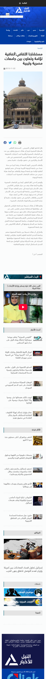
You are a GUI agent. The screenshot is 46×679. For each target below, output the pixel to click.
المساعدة (22, 646)
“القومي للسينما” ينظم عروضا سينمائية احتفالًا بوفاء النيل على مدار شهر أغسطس (19, 340)
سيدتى (23, 642)
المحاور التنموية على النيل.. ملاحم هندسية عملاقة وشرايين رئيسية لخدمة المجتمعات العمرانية (18, 370)
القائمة (24, 3)
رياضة (8, 30)
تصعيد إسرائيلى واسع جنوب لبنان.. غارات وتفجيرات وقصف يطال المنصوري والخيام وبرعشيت (18, 472)
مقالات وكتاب (20, 36)
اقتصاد (15, 30)
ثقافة (42, 36)
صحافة (10, 36)
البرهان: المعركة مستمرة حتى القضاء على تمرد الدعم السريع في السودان (18, 385)
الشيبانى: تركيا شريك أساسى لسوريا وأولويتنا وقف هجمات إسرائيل (20, 500)
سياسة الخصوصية (26, 645)
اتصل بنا (15, 646)
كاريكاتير (37, 533)
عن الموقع (36, 645)
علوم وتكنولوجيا (39, 41)
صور (6, 642)
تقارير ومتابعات (33, 36)
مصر (34, 30)
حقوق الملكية (16, 645)
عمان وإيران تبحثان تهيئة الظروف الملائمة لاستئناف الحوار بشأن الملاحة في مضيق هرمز (19, 415)
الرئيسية (41, 30)
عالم (22, 30)
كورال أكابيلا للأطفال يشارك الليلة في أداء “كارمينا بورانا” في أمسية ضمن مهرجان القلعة (18, 355)
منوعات (28, 41)
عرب (28, 30)
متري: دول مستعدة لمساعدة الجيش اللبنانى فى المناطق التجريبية (20, 518)
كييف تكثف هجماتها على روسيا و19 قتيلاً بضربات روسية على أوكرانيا (19, 400)
